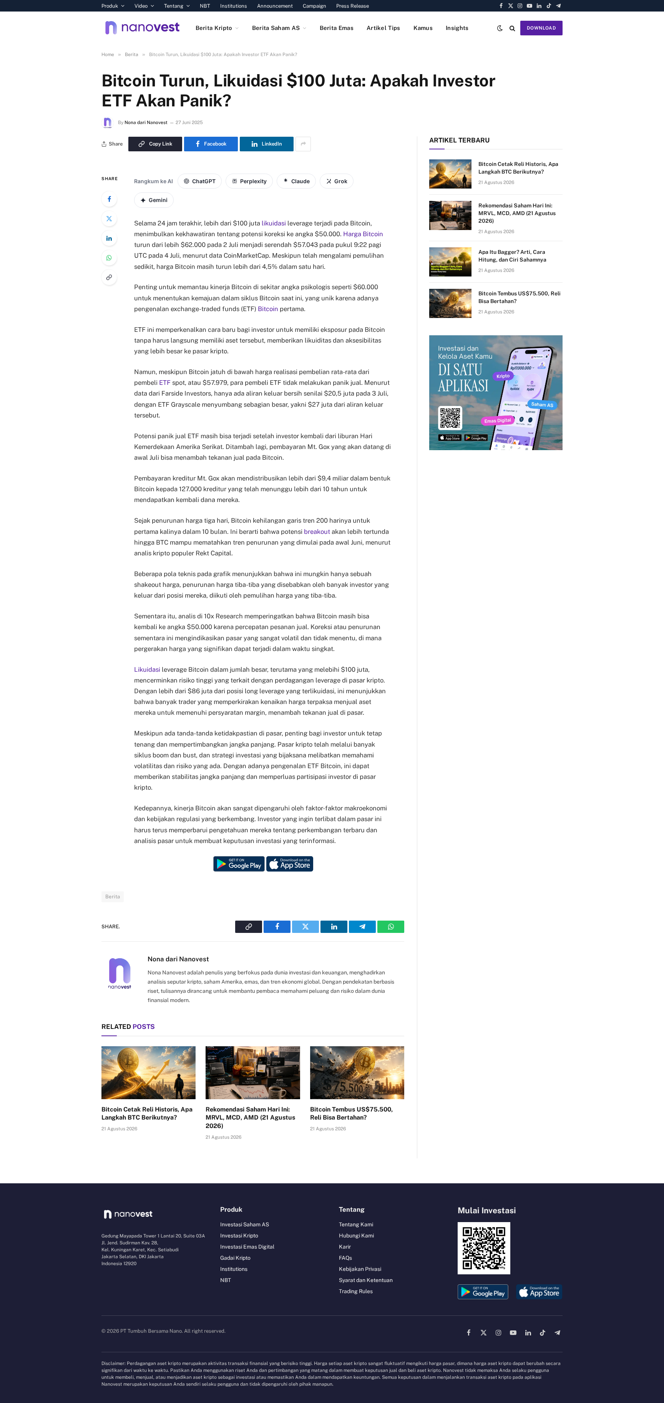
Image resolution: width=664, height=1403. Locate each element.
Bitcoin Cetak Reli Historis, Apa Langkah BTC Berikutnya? (147, 1113)
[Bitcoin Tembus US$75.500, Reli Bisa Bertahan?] (357, 1072)
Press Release (352, 6)
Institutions (233, 6)
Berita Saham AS (276, 28)
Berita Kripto (214, 28)
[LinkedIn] (109, 238)
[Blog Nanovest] (142, 28)
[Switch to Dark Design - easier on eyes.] (500, 28)
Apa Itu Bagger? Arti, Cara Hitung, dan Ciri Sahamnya (512, 256)
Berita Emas (337, 28)
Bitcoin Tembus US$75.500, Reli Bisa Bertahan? (351, 1113)
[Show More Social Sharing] (303, 144)
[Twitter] (109, 218)
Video (141, 6)
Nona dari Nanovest (146, 122)
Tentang (173, 6)
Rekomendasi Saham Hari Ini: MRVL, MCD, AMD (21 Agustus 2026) (250, 1118)
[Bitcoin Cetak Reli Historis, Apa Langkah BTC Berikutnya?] (148, 1072)
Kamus (423, 28)
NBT (205, 6)
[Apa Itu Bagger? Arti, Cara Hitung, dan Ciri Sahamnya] (450, 262)
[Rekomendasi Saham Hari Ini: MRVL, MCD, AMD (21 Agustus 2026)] (253, 1072)
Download (541, 28)
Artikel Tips (383, 28)
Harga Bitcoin (363, 234)
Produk (109, 6)
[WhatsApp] (109, 257)
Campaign (314, 6)
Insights (457, 28)
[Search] (512, 27)
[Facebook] (109, 199)
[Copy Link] (109, 277)
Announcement (275, 6)
